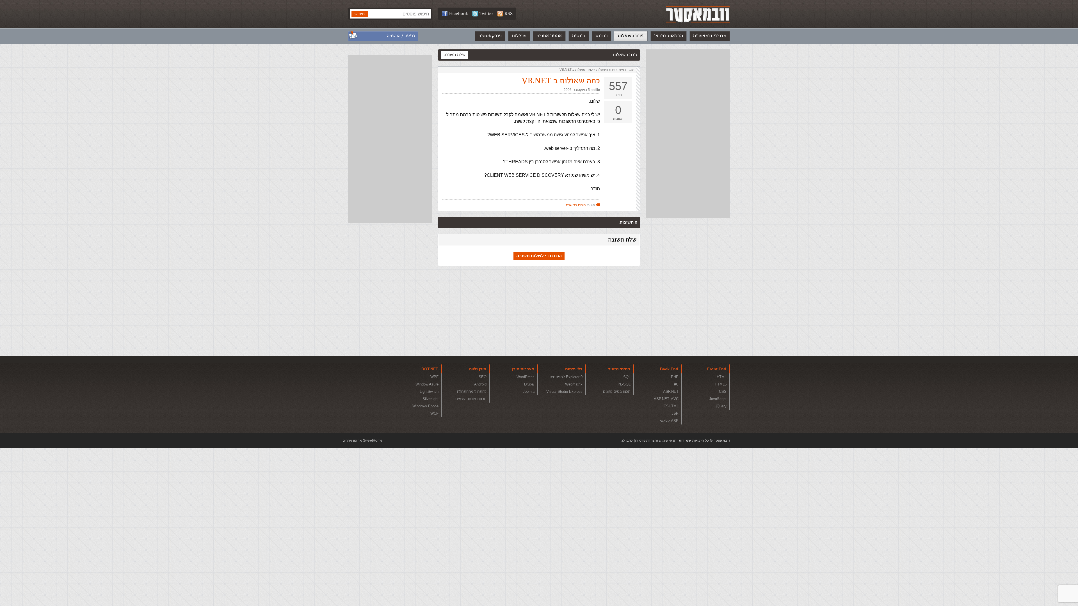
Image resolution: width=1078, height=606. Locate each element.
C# (676, 384)
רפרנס (601, 36)
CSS (723, 391)
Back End (669, 369)
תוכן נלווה (477, 369)
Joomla (529, 391)
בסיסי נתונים (618, 369)
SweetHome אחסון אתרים (362, 440)
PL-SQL (624, 384)
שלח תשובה (454, 55)
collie (595, 90)
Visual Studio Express (564, 391)
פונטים (578, 36)
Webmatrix (574, 384)
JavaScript (718, 399)
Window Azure (426, 384)
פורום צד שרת (576, 205)
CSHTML (671, 406)
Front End (716, 369)
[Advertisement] (688, 133)
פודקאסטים (490, 36)
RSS (508, 13)
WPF (434, 377)
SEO (483, 377)
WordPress (526, 377)
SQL (627, 377)
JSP (675, 413)
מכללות (519, 36)
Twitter (486, 13)
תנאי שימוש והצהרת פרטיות (655, 440)
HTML (722, 377)
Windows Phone (425, 406)
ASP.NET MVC (666, 399)
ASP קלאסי (669, 421)
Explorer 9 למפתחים (566, 377)
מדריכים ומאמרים (709, 36)
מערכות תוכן (523, 369)
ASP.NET (671, 391)
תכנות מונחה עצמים (471, 399)
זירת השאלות (631, 36)
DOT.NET (429, 369)
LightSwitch (429, 391)
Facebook (458, 13)
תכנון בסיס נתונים (617, 391)
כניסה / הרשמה (401, 36)
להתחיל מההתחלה (472, 391)
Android (480, 384)
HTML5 (721, 384)
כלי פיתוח (573, 369)
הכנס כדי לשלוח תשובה (539, 255)
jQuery (721, 406)
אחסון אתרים (549, 36)
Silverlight (430, 399)
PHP (675, 377)
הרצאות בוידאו (668, 36)
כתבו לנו (626, 440)
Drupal (529, 384)
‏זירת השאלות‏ (605, 70)
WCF (434, 413)
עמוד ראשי (626, 70)
